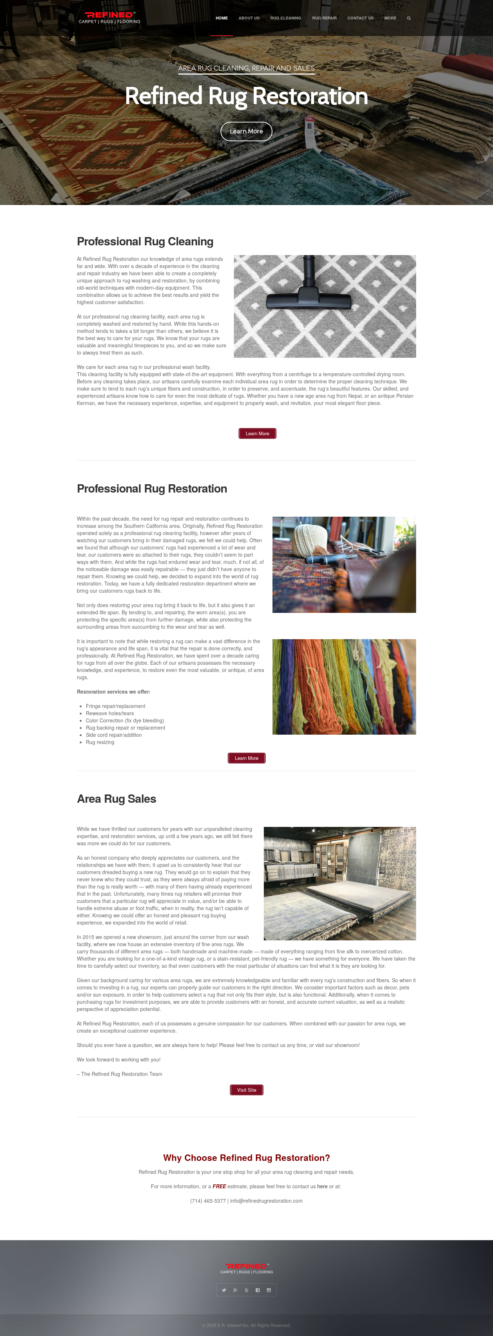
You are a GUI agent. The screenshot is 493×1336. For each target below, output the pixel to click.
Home (222, 18)
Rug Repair (324, 18)
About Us (249, 18)
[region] (246, 102)
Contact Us (361, 18)
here (322, 1186)
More (390, 18)
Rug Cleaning (285, 18)
